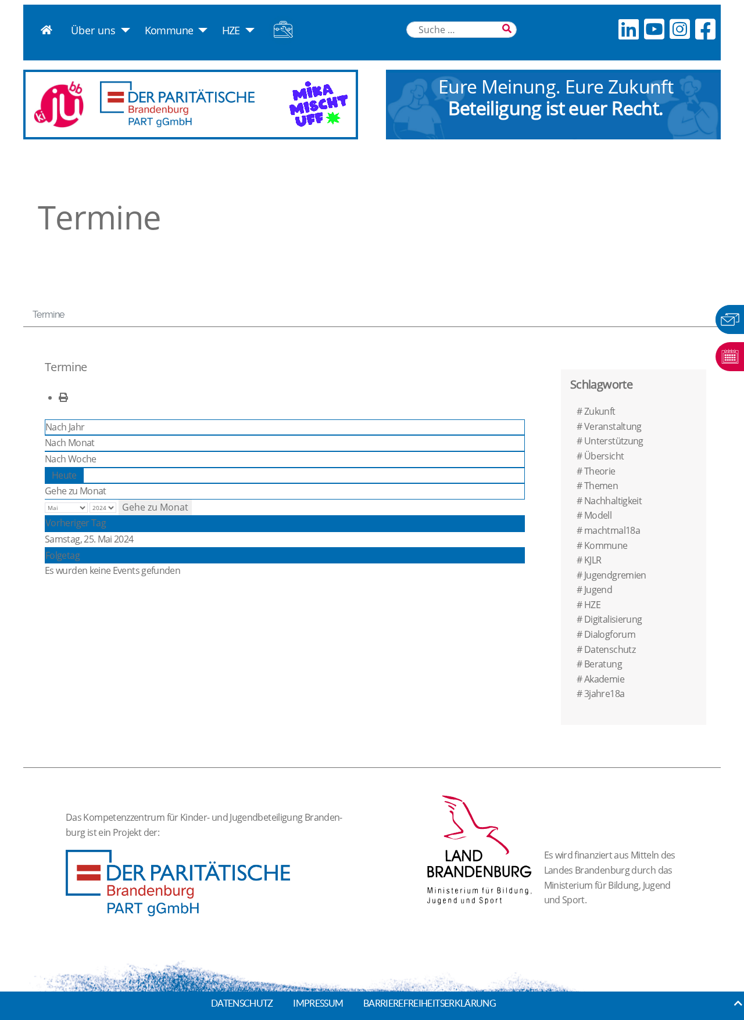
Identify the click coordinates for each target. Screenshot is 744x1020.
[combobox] (461, 29)
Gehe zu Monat (75, 490)
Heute (64, 475)
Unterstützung (613, 440)
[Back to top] (738, 1003)
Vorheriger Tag (75, 522)
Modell (597, 515)
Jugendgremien (615, 575)
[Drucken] (63, 397)
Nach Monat (70, 442)
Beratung (603, 664)
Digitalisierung (613, 619)
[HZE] (247, 30)
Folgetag (62, 555)
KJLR (592, 560)
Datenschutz (609, 649)
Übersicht (604, 456)
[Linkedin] (628, 29)
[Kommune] (200, 30)
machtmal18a (612, 530)
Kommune (169, 30)
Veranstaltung (613, 426)
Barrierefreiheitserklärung (429, 1003)
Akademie (604, 679)
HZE (231, 30)
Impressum (318, 1003)
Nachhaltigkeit (613, 500)
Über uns (93, 30)
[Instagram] (679, 29)
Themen (601, 485)
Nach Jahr (64, 427)
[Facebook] (705, 29)
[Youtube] (654, 29)
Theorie (600, 471)
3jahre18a (604, 693)
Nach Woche (70, 458)
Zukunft (600, 411)
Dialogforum (609, 634)
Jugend (598, 589)
